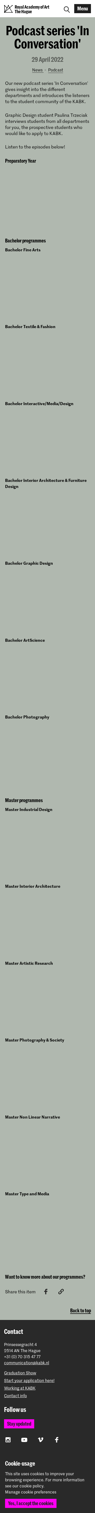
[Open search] (67, 8)
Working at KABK (19, 1388)
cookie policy (31, 1485)
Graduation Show (20, 1373)
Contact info (15, 1395)
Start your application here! (29, 1380)
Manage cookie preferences (30, 1492)
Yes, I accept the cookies (30, 1503)
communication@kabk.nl (26, 1362)
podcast (55, 69)
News (38, 69)
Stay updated (19, 1424)
